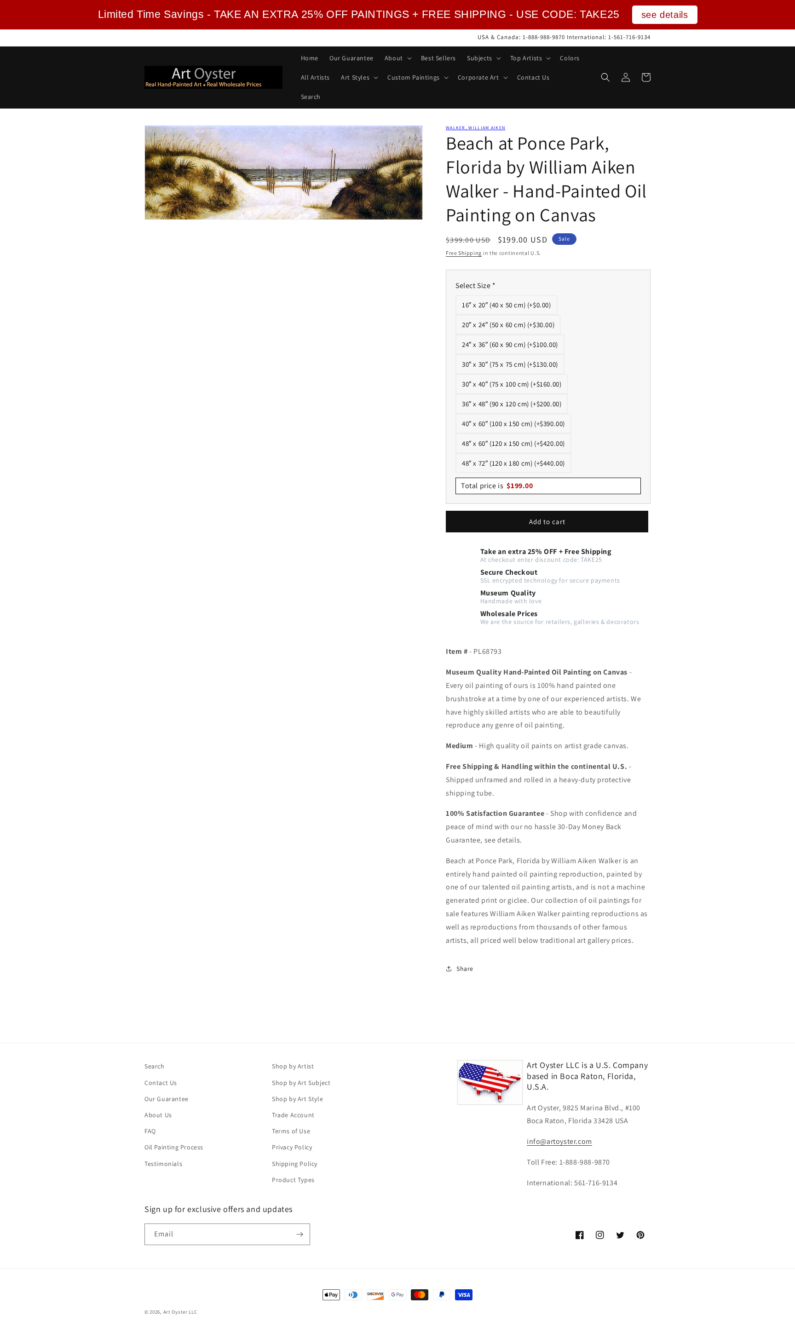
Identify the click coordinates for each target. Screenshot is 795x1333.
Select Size (475, 285)
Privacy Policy (292, 1147)
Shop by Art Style (297, 1099)
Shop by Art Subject (301, 1083)
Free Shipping (464, 252)
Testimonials (163, 1164)
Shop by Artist (293, 1066)
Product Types (293, 1180)
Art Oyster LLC (180, 1312)
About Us (158, 1115)
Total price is (497, 485)
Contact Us (160, 1083)
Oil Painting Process (173, 1147)
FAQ (150, 1131)
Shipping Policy (294, 1164)
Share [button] (464, 968)
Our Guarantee (166, 1099)
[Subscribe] (299, 1234)
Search (154, 1066)
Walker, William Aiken (475, 128)
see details (664, 15)
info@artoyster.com (559, 1141)
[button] (397, 58)
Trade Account (293, 1115)
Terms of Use (291, 1131)
